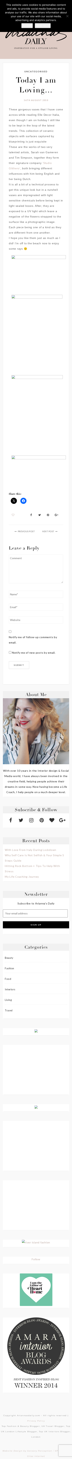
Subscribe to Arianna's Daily (36, 903)
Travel (8, 1010)
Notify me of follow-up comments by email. (33, 639)
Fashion (9, 968)
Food (8, 978)
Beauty (9, 957)
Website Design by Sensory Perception (27, 1451)
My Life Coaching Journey (22, 876)
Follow (36, 1259)
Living (8, 999)
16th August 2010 (36, 100)
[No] (67, 16)
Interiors (10, 989)
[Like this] (13, 514)
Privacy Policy (36, 1421)
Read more (42, 25)
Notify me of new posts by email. (33, 652)
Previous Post (26, 531)
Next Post (48, 531)
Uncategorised (36, 71)
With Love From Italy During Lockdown (30, 849)
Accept (27, 25)
